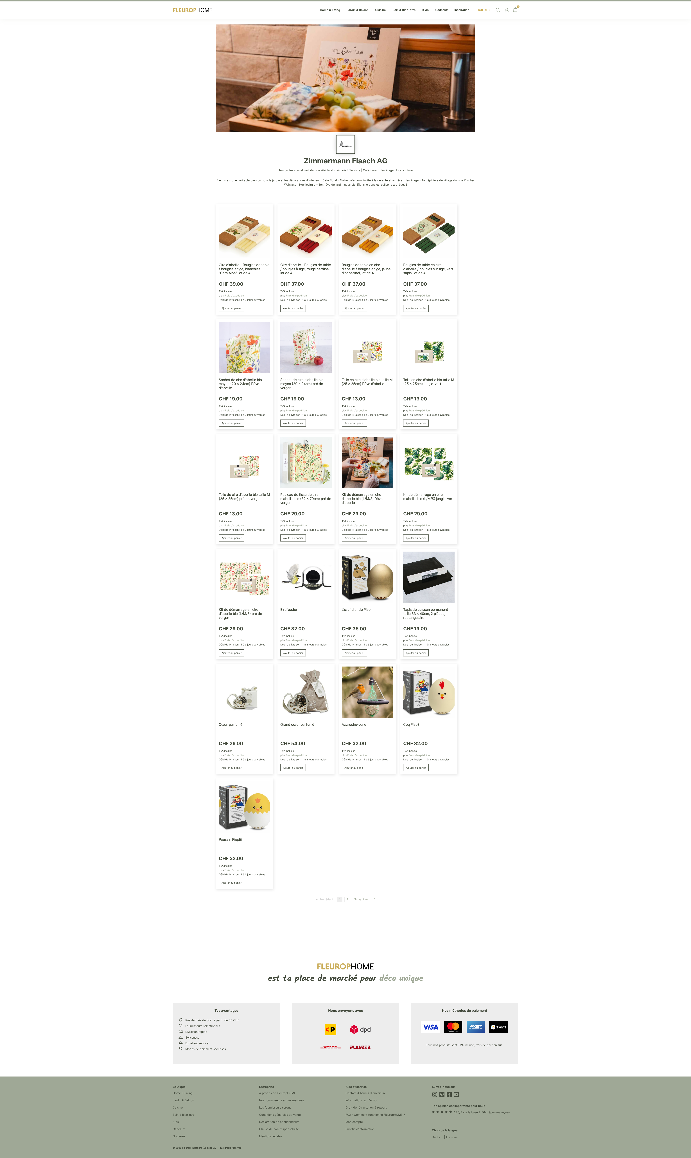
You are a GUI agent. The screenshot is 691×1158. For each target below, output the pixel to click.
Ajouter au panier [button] (231, 308)
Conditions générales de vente (280, 1114)
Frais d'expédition (234, 295)
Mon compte (354, 1122)
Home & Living (183, 1093)
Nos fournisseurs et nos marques (281, 1100)
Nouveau (179, 1136)
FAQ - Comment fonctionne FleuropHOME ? (375, 1114)
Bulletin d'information (360, 1129)
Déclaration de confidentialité (279, 1122)
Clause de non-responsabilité (279, 1129)
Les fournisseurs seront (275, 1107)
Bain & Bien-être (184, 1114)
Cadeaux (179, 1129)
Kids (176, 1122)
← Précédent (324, 899)
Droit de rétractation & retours (366, 1107)
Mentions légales (270, 1136)
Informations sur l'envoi (361, 1100)
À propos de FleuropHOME (277, 1093)
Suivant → (361, 899)
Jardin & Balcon (183, 1100)
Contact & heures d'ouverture (366, 1093)
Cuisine (178, 1107)
